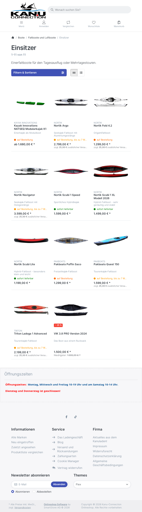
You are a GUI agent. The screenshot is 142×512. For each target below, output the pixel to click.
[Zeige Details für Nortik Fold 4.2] (111, 102)
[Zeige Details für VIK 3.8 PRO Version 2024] (71, 310)
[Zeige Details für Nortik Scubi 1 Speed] (71, 171)
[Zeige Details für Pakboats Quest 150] (111, 240)
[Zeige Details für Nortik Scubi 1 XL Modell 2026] (111, 171)
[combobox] (89, 9)
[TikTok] (75, 417)
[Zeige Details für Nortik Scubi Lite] (31, 240)
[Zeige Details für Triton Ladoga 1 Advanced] (31, 310)
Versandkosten (22, 507)
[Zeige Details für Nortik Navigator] (31, 171)
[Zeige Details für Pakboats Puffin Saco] (71, 240)
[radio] (74, 72)
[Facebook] (66, 417)
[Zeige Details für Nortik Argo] (71, 102)
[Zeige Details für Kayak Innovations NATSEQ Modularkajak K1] (31, 102)
